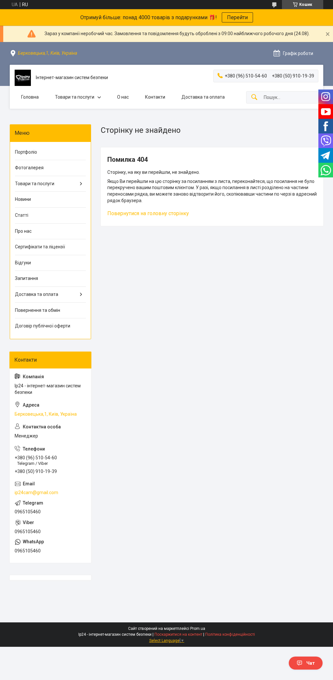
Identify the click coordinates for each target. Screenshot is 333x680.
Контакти (155, 97)
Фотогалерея (29, 167)
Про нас (23, 231)
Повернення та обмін (37, 310)
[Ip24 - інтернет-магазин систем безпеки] (23, 78)
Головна (30, 97)
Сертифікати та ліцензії (40, 246)
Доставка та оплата (203, 97)
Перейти (237, 17)
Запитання (26, 278)
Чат (310, 663)
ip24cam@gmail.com (36, 492)
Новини (23, 199)
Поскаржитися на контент (178, 634)
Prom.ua (197, 628)
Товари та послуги (74, 97)
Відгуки (23, 262)
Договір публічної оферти (42, 325)
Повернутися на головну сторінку (148, 213)
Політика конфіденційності (230, 634)
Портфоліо (26, 152)
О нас (123, 97)
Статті (21, 215)
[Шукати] (254, 97)
